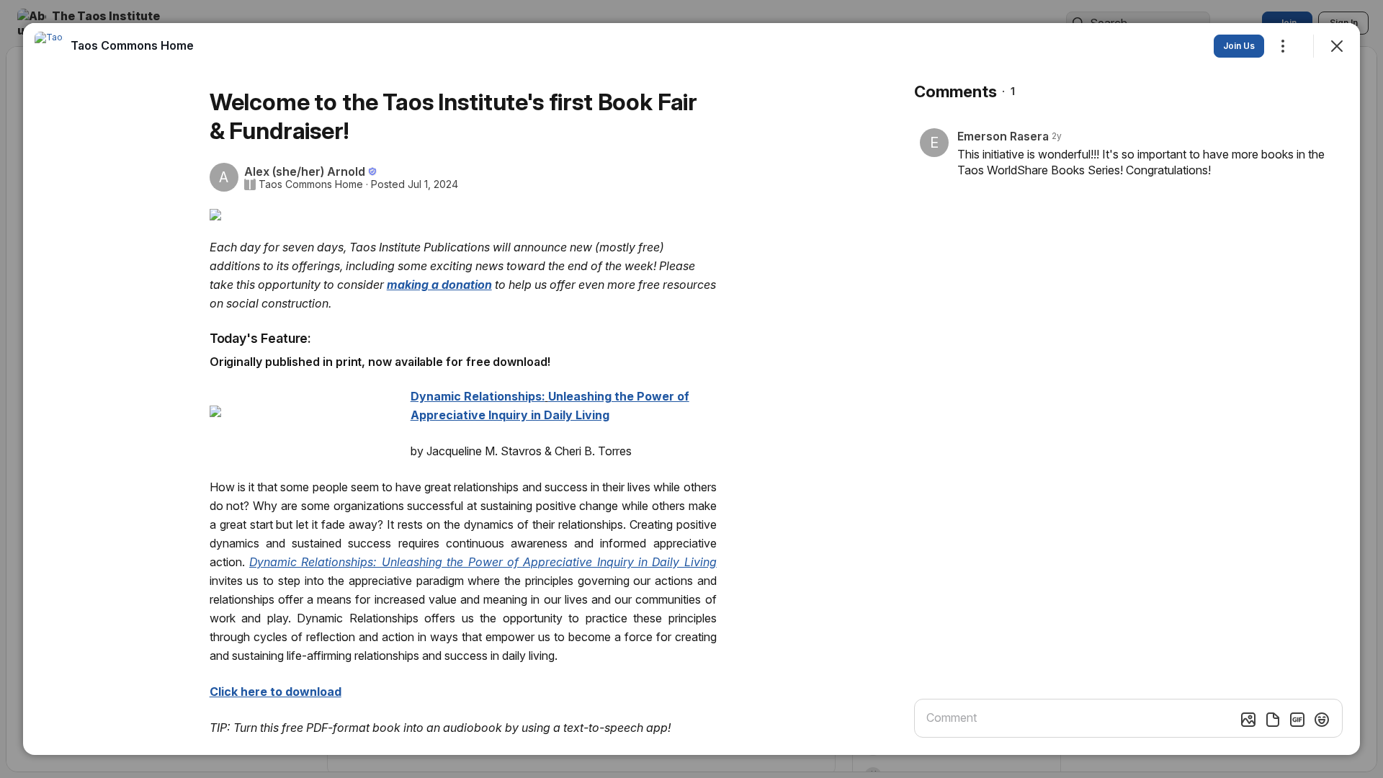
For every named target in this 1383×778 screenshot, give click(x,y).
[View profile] (49, 46)
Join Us (1239, 45)
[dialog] (691, 389)
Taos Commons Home (311, 184)
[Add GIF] (1297, 719)
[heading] (132, 45)
